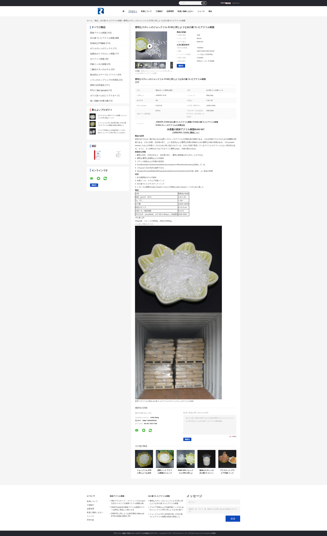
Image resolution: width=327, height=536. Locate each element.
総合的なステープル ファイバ (103, 74)
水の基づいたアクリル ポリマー (163, 401)
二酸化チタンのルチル (100, 69)
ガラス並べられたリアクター (103, 95)
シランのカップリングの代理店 (104, 80)
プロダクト (132, 11)
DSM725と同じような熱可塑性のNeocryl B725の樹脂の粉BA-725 (127, 515)
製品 (96, 21)
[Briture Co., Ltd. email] (93, 178)
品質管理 (170, 11)
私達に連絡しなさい (186, 11)
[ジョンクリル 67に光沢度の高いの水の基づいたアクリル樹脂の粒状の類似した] (92, 124)
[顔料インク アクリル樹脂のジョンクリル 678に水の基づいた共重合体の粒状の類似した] (165, 459)
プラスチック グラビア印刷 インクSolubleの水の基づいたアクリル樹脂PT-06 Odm (227, 471)
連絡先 (180, 66)
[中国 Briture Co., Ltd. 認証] (97, 155)
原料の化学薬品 (97, 85)
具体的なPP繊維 (97, 43)
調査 (204, 3)
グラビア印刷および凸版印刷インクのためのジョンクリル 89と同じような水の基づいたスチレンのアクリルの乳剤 (112, 132)
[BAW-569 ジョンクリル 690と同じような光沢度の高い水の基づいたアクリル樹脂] (186, 459)
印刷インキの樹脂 (98, 64)
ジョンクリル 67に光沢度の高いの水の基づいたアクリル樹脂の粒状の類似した (166, 515)
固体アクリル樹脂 (98, 33)
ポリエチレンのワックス (101, 48)
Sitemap (90, 520)
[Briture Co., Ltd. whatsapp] (100, 178)
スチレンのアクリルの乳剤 (184, 401)
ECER (213, 533)
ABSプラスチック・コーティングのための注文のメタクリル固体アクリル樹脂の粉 (128, 502)
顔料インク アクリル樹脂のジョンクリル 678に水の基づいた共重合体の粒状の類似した (164, 471)
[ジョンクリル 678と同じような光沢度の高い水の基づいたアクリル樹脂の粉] (144, 459)
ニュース (201, 11)
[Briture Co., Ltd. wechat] (107, 178)
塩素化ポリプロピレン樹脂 (102, 53)
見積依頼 (223, 3)
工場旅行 (159, 11)
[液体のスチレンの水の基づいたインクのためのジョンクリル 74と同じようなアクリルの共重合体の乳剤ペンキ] (206, 459)
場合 (210, 11)
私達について (146, 11)
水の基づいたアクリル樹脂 (111, 21)
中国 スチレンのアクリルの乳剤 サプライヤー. (143, 533)
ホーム (89, 21)
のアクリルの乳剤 (145, 401)
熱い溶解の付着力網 (99, 101)
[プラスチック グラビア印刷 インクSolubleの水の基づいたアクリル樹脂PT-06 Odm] (227, 459)
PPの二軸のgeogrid (99, 90)
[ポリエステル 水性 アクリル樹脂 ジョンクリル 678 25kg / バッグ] (92, 117)
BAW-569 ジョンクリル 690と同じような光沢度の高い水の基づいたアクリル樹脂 (185, 471)
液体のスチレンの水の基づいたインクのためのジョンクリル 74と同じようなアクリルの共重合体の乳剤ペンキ (206, 471)
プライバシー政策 (119, 533)
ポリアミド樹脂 (97, 59)
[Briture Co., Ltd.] (101, 11)
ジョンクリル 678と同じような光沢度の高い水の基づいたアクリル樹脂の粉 (144, 471)
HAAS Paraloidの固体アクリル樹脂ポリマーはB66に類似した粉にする (128, 508)
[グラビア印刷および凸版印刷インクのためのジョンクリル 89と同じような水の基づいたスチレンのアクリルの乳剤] (92, 131)
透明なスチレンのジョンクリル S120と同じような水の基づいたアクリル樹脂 (166, 502)
